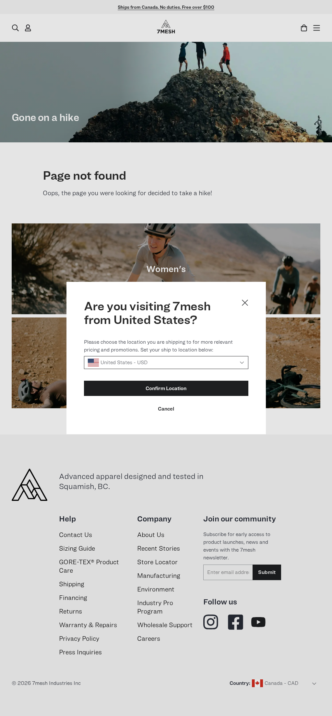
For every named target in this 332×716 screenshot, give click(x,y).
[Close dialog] (245, 302)
